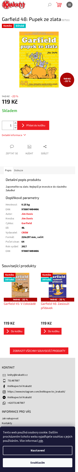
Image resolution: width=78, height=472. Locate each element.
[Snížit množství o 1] (15, 127)
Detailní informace (12, 135)
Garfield (26, 223)
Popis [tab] (8, 170)
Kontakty (7, 423)
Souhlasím (37, 463)
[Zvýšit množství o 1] (15, 123)
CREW (24, 233)
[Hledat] (49, 5)
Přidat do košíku (35, 125)
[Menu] (69, 5)
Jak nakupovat (10, 418)
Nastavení (38, 450)
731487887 (14, 381)
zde (40, 441)
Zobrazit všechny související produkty (39, 350)
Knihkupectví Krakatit (20, 386)
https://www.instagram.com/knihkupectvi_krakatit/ (36, 392)
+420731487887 (16, 403)
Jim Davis (27, 214)
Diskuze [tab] (18, 170)
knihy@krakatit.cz (18, 375)
